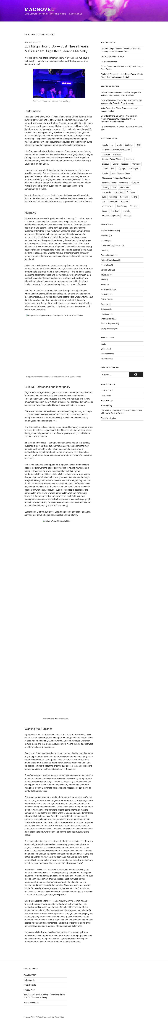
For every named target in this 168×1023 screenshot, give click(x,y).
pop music (106, 192)
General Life (106, 269)
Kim (112, 168)
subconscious (107, 206)
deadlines (130, 159)
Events (103, 250)
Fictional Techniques (109, 260)
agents (105, 145)
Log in (103, 344)
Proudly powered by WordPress (50, 1017)
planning (105, 187)
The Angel (105, 314)
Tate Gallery (122, 206)
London (105, 173)
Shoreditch (112, 201)
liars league (133, 168)
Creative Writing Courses (111, 245)
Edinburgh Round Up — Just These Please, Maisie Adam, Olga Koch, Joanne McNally (56, 48)
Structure (124, 201)
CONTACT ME (107, 390)
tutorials (126, 211)
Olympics (135, 182)
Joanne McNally (82, 734)
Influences (105, 274)
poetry (103, 284)
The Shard (115, 211)
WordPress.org (107, 358)
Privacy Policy (106, 405)
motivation (123, 182)
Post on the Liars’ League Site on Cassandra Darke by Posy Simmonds (121, 94)
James (105, 168)
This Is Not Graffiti (108, 418)
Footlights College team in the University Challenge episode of (59, 156)
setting (134, 196)
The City (133, 206)
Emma (115, 163)
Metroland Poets (109, 182)
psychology (118, 192)
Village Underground (110, 215)
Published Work (107, 289)
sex (103, 201)
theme (104, 211)
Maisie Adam (31, 218)
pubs (104, 196)
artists (119, 145)
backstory (129, 145)
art (112, 145)
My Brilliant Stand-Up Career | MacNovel (117, 115)
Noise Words (106, 395)
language (121, 168)
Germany (136, 163)
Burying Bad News (108, 230)
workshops (127, 215)
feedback (125, 163)
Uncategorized (107, 318)
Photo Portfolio (107, 400)
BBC (138, 145)
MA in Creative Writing (121, 173)
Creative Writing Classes (112, 159)
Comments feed (107, 353)
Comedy (104, 240)
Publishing (131, 192)
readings (113, 196)
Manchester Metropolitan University (117, 178)
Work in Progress (108, 323)
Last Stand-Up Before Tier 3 (112, 56)
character (106, 154)
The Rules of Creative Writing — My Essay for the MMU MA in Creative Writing (121, 411)
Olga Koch (30, 392)
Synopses (105, 309)
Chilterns (117, 154)
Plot (114, 187)
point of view (124, 187)
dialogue (105, 163)
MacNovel (39, 9)
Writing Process (107, 328)
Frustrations (106, 265)
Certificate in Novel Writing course (116, 149)
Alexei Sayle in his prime (36, 185)
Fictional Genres (107, 255)
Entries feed (106, 348)
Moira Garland (107, 108)
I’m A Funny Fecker (109, 61)
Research (124, 196)
